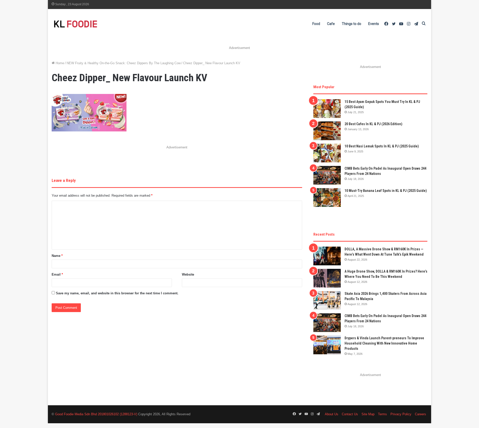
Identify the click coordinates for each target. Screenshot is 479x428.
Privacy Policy (400, 414)
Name (57, 256)
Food (316, 24)
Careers (420, 414)
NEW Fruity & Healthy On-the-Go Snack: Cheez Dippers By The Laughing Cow (124, 63)
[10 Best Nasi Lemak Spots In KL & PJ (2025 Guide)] (327, 153)
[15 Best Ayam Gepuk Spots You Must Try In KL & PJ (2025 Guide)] (327, 108)
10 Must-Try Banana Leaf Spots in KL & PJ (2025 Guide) (386, 191)
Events (373, 24)
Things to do (351, 24)
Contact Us (350, 414)
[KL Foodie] (95, 23)
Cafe (331, 24)
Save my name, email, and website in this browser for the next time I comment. (117, 293)
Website (188, 274)
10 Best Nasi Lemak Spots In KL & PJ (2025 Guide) (382, 146)
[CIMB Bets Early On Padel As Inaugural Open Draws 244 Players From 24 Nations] (327, 175)
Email (57, 274)
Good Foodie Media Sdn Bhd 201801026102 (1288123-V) (96, 414)
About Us (331, 414)
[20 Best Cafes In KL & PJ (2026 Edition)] (327, 130)
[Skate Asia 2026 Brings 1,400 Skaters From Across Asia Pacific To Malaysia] (327, 300)
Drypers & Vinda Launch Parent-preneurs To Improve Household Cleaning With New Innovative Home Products (384, 343)
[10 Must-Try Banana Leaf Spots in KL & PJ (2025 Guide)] (327, 197)
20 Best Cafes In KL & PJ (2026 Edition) (373, 124)
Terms (382, 414)
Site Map (367, 414)
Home (59, 63)
